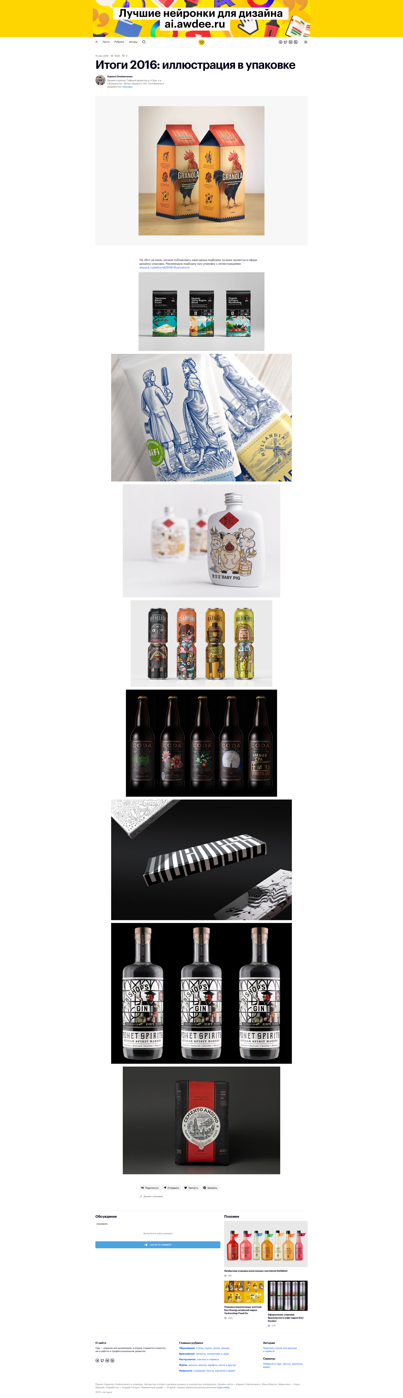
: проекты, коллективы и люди (204, 1354)
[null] (149, 1187)
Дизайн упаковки (153, 1196)
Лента (106, 42)
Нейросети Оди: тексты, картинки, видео (283, 1365)
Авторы (133, 42)
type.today (223, 1387)
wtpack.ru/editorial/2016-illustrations (164, 267)
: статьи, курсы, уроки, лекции (204, 1348)
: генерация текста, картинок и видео (207, 1371)
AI (96, 42)
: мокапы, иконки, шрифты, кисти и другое (207, 1365)
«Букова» (127, 87)
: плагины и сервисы (199, 1359)
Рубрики (119, 42)
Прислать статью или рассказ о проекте (280, 1349)
